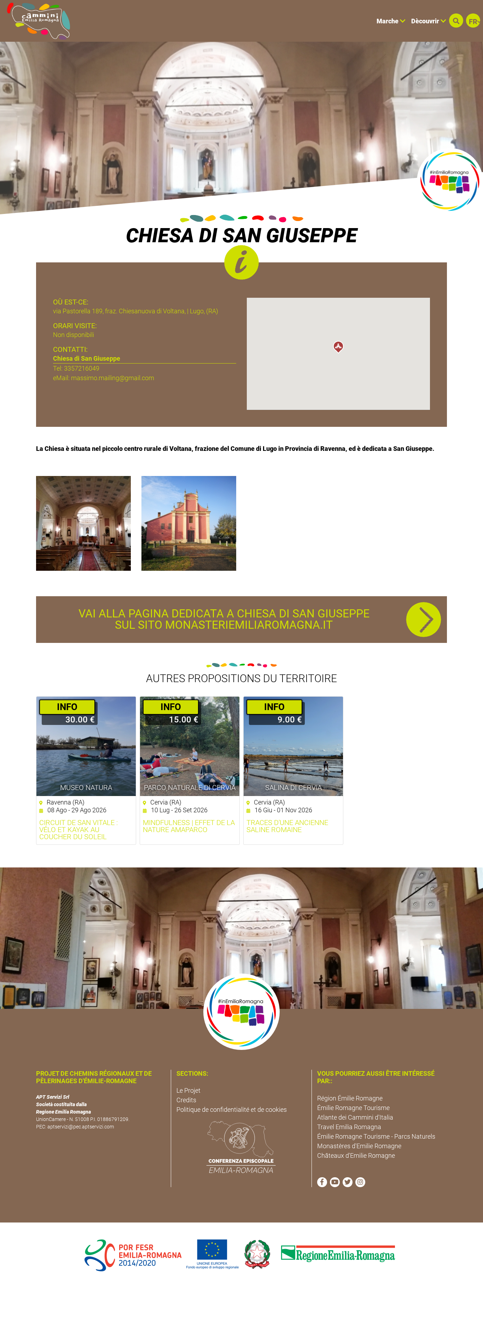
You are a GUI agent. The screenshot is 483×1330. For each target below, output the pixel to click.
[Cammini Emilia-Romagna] (35, 21)
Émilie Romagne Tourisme (353, 1107)
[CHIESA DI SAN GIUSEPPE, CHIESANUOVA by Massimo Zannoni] (83, 523)
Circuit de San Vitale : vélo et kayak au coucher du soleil (78, 829)
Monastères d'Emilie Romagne (359, 1146)
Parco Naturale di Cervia (189, 787)
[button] (456, 20)
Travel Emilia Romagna (349, 1127)
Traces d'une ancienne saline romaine (287, 826)
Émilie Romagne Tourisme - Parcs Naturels (376, 1136)
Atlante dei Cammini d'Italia (355, 1117)
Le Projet (188, 1090)
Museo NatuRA (86, 787)
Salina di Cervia (293, 787)
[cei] (241, 1147)
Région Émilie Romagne (350, 1098)
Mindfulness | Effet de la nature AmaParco (189, 826)
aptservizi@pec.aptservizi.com (80, 1126)
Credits (186, 1100)
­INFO (67, 707)
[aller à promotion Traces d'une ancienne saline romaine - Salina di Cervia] (293, 746)
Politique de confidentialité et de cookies (231, 1109)
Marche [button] (388, 21)
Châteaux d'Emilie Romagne (356, 1155)
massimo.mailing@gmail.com (112, 378)
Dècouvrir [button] (426, 21)
